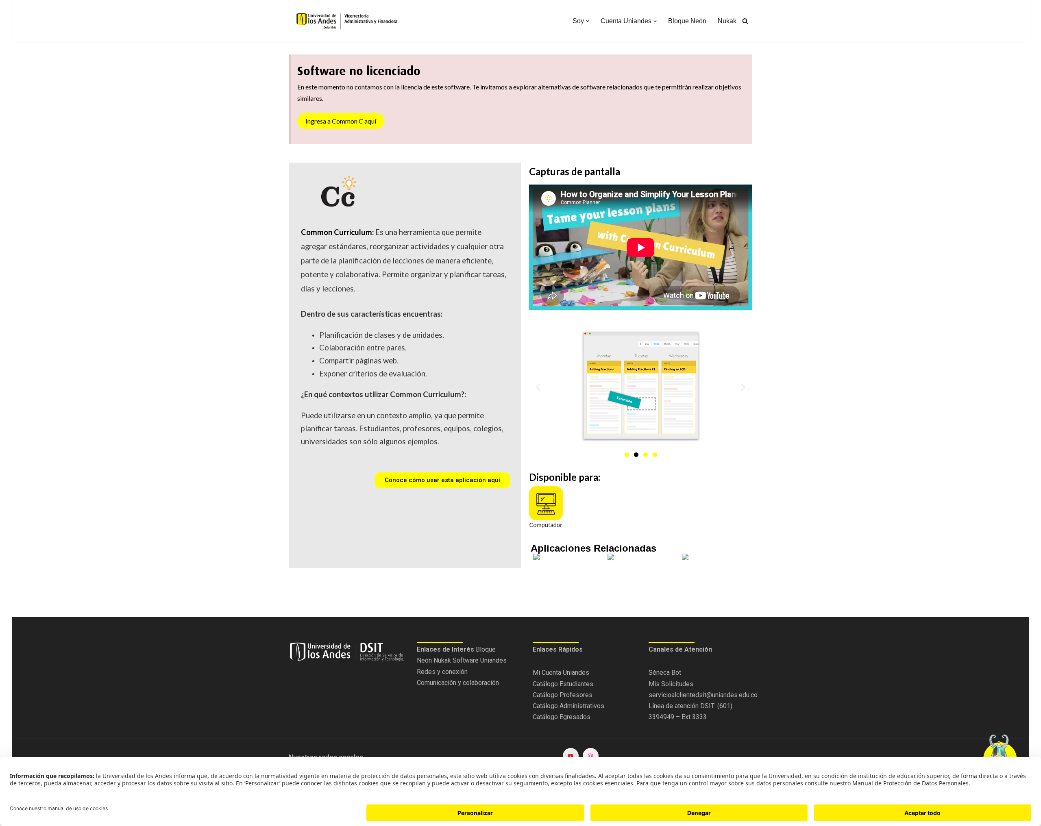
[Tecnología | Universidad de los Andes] (346, 21)
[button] (587, 21)
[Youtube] (571, 756)
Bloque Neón (687, 20)
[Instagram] (591, 756)
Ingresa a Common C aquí (340, 121)
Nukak (727, 20)
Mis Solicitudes (671, 684)
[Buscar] (745, 21)
